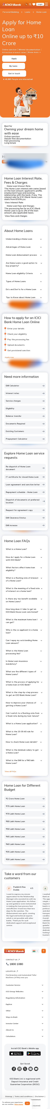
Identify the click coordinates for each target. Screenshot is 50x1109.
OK (27, 1103)
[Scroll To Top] (43, 951)
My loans (13, 66)
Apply (14, 58)
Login (40, 4)
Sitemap (8, 1096)
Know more (33, 52)
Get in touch (14, 73)
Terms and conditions (24, 1096)
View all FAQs (10, 771)
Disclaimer (39, 1096)
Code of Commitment (32, 1100)
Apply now (9, 357)
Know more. (19, 1104)
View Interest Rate (14, 202)
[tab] (5, 161)
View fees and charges (16, 216)
